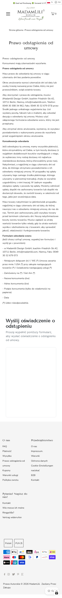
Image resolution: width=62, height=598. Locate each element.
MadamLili (34, 583)
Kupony (6, 470)
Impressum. (37, 451)
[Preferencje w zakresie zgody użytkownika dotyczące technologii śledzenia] (56, 592)
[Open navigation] (8, 14)
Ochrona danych (39, 460)
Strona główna (16, 30)
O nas (34, 446)
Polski (8, 543)
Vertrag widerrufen (12, 517)
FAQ (4, 446)
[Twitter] (13, 575)
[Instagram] (9, 575)
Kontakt (35, 480)
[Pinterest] (18, 575)
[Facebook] (4, 575)
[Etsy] (22, 575)
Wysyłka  (7, 455)
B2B (33, 475)
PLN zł (18, 543)
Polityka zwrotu (10, 480)
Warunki (35, 455)
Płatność (6, 451)
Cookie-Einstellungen (42, 465)
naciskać (35, 470)
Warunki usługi (10, 475)
